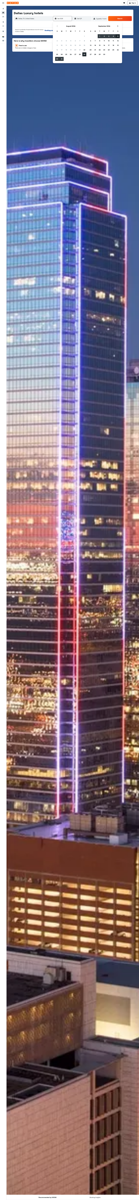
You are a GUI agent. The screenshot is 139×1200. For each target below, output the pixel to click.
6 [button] (75, 41)
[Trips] (3, 31)
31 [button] (61, 59)
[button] (3, 3)
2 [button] (57, 41)
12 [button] (70, 45)
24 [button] (62, 54)
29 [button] (84, 54)
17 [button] (61, 50)
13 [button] (75, 45)
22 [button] (84, 50)
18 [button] (66, 50)
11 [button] (66, 45)
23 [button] (57, 54)
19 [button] (70, 50)
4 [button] (66, 41)
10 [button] (62, 45)
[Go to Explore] (3, 22)
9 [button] (57, 45)
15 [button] (84, 45)
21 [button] (80, 50)
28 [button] (80, 54)
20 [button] (75, 50)
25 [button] (66, 54)
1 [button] (84, 36)
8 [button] (84, 41)
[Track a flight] (3, 26)
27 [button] (75, 54)
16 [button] (57, 50)
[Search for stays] (3, 13)
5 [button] (70, 41)
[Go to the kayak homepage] (13, 3)
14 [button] (80, 45)
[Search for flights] (3, 9)
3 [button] (61, 41)
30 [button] (57, 59)
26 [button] (71, 54)
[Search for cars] (3, 17)
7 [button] (79, 41)
